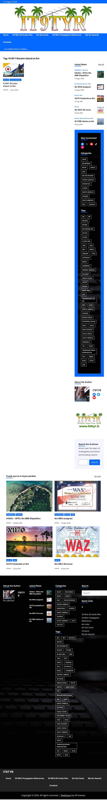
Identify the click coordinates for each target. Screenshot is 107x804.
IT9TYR (5, 90)
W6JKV (91, 357)
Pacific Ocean (87, 317)
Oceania (85, 70)
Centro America (15, 80)
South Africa (87, 334)
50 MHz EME (86, 241)
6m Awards (78, 84)
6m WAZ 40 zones (83, 110)
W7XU (92, 361)
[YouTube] (91, 144)
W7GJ (84, 361)
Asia (81, 95)
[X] (86, 144)
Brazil (84, 262)
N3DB (91, 305)
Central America (88, 270)
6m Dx (6, 80)
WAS (83, 365)
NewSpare (66, 795)
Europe (85, 188)
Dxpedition (78, 70)
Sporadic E (86, 342)
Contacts (85, 631)
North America (84, 118)
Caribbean (86, 266)
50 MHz (84, 237)
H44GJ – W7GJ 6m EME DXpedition (83, 74)
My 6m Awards (88, 634)
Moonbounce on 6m (88, 300)
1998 (83, 245)
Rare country (87, 330)
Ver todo (97, 476)
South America (87, 200)
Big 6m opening (87, 176)
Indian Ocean (87, 278)
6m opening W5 (87, 229)
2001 (83, 249)
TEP (83, 346)
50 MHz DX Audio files (91, 614)
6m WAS (85, 233)
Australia (86, 257)
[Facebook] (82, 144)
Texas (91, 346)
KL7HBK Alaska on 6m (84, 121)
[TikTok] (96, 144)
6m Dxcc (85, 221)
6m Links (85, 624)
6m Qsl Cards (87, 627)
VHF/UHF (92, 204)
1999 (91, 245)
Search (94, 462)
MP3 (83, 305)
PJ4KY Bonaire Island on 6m (10, 84)
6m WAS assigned (83, 87)
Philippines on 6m (88, 321)
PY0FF (84, 325)
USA (89, 84)
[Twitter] (98, 394)
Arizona (85, 253)
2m (83, 216)
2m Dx (84, 159)
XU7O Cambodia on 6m (85, 98)
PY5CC (92, 325)
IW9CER (84, 286)
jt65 (83, 294)
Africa (92, 167)
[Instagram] (82, 147)
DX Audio (85, 274)
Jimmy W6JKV (86, 290)
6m (89, 216)
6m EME (84, 225)
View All (101, 64)
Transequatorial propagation (89, 351)
